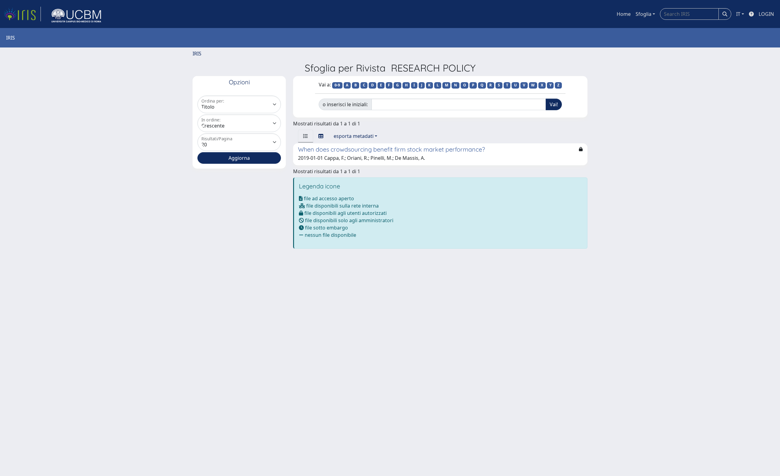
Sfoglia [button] (643, 14)
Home (624, 14)
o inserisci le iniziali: (345, 104)
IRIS (197, 53)
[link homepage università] (76, 14)
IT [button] (738, 14)
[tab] (305, 136)
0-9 (337, 85)
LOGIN (766, 14)
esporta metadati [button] (354, 136)
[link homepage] (22, 14)
